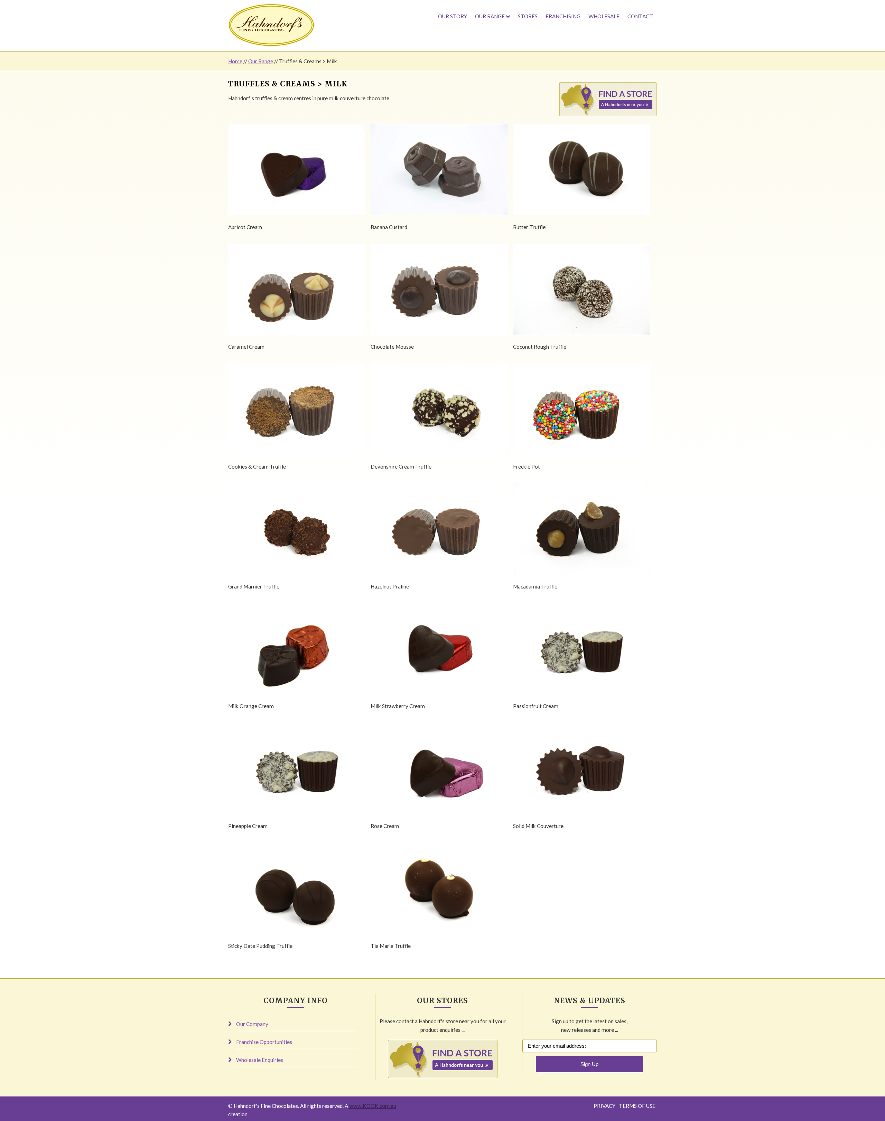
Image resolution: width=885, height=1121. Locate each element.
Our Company (252, 1024)
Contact (640, 16)
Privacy (604, 1106)
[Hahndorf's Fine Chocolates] (271, 25)
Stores (528, 16)
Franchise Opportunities (264, 1042)
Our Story (452, 16)
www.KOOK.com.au (372, 1106)
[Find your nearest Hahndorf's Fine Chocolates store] (608, 114)
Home (235, 61)
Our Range (490, 16)
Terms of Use (637, 1106)
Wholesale (604, 16)
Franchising (563, 16)
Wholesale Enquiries (259, 1060)
